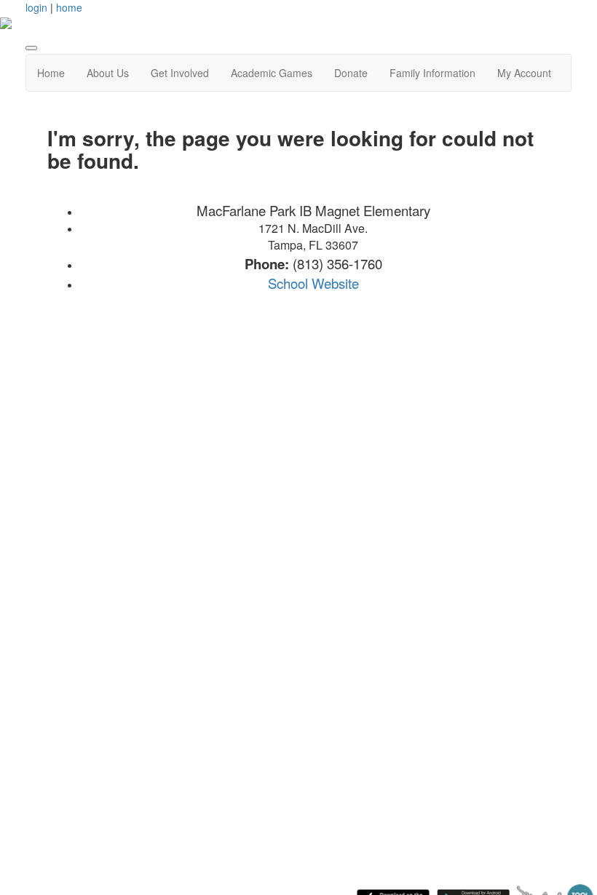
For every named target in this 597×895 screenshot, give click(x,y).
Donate (351, 72)
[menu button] (31, 48)
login (36, 7)
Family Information (432, 72)
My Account (524, 72)
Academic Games (271, 72)
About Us (108, 72)
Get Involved (180, 72)
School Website (313, 283)
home (69, 7)
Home (51, 72)
